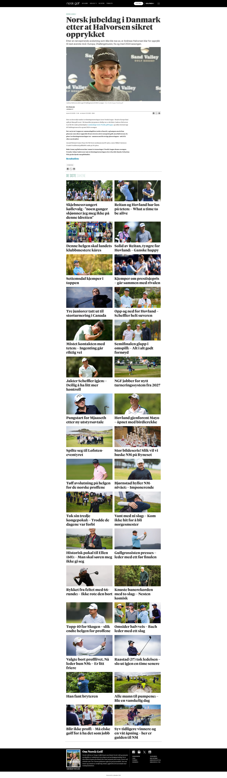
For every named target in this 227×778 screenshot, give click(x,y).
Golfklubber (85, 3)
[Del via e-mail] (159, 113)
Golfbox (147, 3)
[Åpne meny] (158, 3)
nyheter (70, 165)
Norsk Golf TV (93, 3)
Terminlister (109, 3)
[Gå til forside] (73, 3)
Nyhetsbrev (138, 3)
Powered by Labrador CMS (113, 775)
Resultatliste (72, 158)
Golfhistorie (101, 3)
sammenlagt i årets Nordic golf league (100, 125)
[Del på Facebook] (153, 113)
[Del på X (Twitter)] (156, 113)
